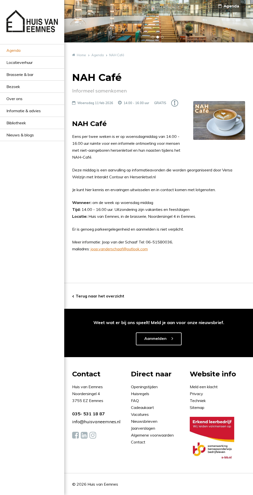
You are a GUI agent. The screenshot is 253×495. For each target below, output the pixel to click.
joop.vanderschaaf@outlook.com (119, 248)
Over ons (14, 98)
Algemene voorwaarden (152, 435)
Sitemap (197, 407)
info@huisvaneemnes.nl (96, 421)
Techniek (198, 400)
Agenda (13, 50)
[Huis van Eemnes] (32, 27)
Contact (138, 442)
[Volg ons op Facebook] (75, 435)
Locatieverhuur (19, 62)
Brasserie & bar (19, 74)
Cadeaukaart (143, 407)
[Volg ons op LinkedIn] (84, 435)
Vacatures (140, 414)
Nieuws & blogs (20, 134)
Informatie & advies (23, 110)
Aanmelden (155, 338)
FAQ (135, 400)
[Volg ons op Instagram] (92, 435)
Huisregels (140, 393)
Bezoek (13, 86)
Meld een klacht (204, 386)
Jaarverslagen (143, 428)
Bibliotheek (16, 122)
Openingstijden (144, 386)
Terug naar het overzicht (100, 295)
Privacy (196, 393)
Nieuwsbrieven (144, 421)
